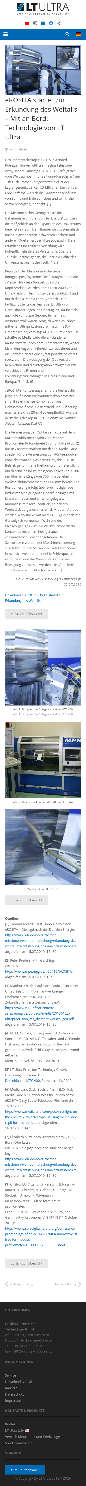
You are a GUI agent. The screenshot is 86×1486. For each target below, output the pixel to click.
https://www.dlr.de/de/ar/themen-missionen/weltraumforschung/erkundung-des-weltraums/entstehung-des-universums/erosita (41, 940)
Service (10, 1375)
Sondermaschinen (18, 1443)
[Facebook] (51, 23)
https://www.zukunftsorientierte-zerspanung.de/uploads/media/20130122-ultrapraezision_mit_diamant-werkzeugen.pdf (39, 1013)
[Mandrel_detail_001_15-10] (43, 852)
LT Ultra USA (15, 1430)
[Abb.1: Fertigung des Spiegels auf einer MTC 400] (43, 674)
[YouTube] (27, 23)
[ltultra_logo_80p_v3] (43, 9)
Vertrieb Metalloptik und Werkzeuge (32, 1436)
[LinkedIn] (43, 23)
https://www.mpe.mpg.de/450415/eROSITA (38, 971)
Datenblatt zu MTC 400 (22, 1080)
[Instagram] (35, 23)
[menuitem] (79, 34)
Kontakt (11, 1424)
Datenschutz (14, 1394)
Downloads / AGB (18, 1381)
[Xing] (59, 23)
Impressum (13, 1400)
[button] (5, 34)
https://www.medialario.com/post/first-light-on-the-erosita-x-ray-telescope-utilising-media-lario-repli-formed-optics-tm (41, 1117)
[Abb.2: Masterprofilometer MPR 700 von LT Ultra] (43, 764)
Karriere (11, 1388)
